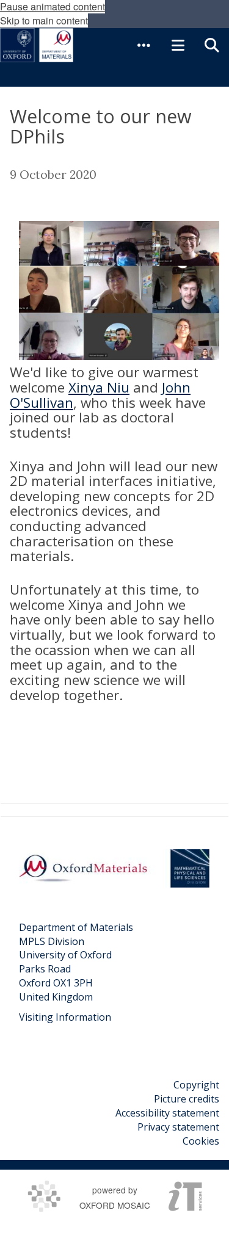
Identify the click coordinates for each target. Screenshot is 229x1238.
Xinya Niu (98, 387)
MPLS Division (51, 941)
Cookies (201, 1141)
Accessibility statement (167, 1113)
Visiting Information (65, 1017)
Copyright (196, 1084)
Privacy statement (178, 1127)
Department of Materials (76, 927)
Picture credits (186, 1099)
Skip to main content (44, 20)
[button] (143, 45)
